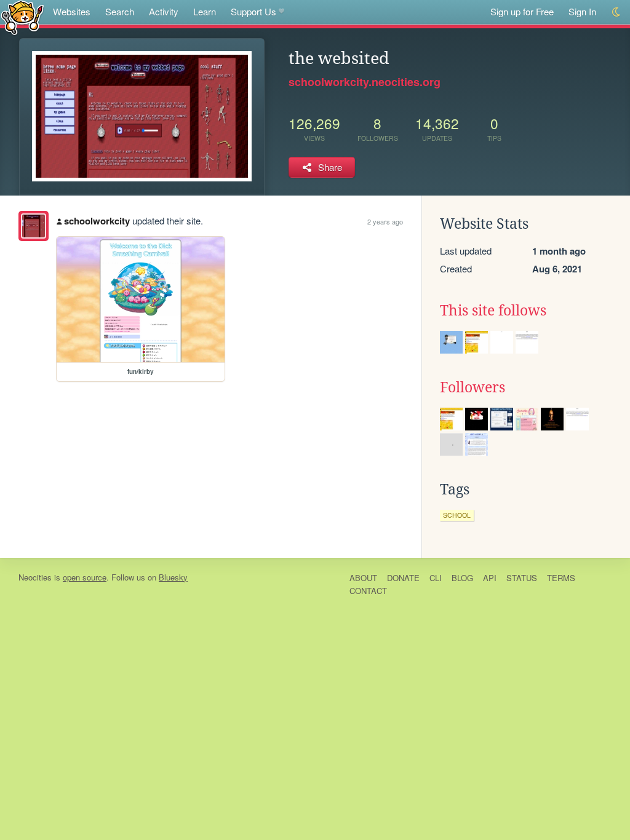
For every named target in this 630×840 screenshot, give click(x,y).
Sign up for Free (522, 11)
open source (84, 577)
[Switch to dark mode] (617, 12)
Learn (204, 11)
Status (521, 578)
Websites (71, 11)
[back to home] (22, 16)
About (363, 578)
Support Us (253, 11)
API (489, 578)
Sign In (582, 11)
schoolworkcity (97, 221)
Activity (163, 11)
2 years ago (385, 221)
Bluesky (173, 577)
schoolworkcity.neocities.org (365, 82)
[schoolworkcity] (33, 226)
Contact (368, 590)
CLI (435, 578)
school (457, 515)
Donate (403, 578)
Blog (462, 578)
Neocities (35, 577)
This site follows (493, 311)
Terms (561, 578)
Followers (472, 387)
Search (119, 11)
